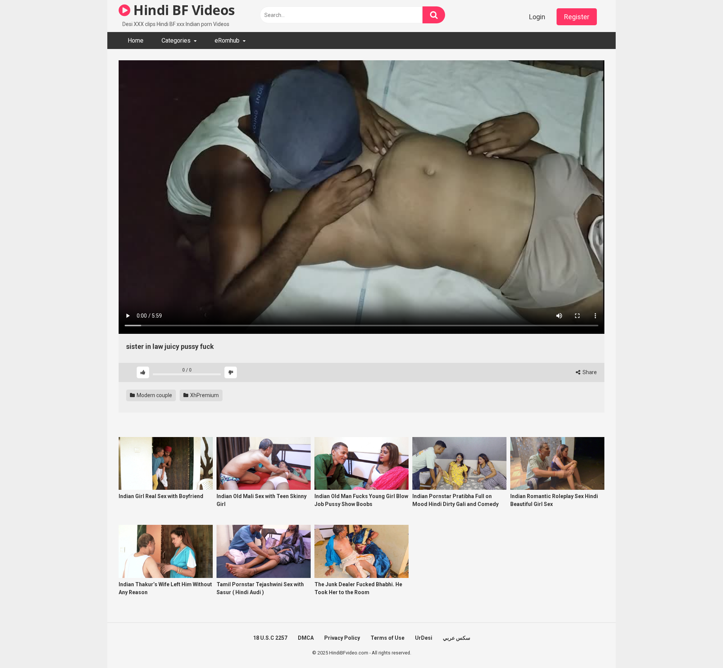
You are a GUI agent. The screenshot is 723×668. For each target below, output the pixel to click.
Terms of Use (387, 638)
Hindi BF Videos (182, 10)
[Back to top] (698, 645)
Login (537, 17)
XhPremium (204, 395)
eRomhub (227, 40)
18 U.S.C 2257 (270, 638)
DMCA (306, 638)
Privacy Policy (342, 638)
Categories (176, 40)
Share (589, 372)
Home (135, 40)
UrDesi (423, 638)
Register (576, 17)
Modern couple (154, 395)
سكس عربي (456, 638)
